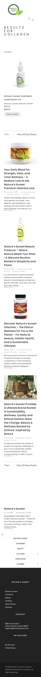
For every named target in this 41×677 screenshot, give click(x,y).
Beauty (7, 271)
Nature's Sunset (11, 103)
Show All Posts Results (26, 134)
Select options (12, 114)
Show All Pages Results (26, 465)
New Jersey (18, 626)
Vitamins (25, 194)
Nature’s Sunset (14, 509)
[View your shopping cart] (33, 20)
